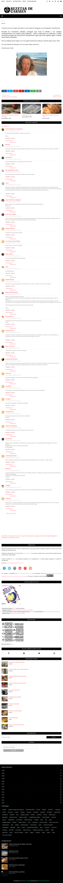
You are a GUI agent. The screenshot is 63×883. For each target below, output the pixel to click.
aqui (12, 644)
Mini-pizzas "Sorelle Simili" (15, 711)
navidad (36, 819)
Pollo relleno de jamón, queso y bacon (50, 115)
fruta (17, 814)
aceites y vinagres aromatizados (16, 809)
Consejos (22, 812)
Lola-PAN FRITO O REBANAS (13, 200)
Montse (7, 144)
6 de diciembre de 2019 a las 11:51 (12, 268)
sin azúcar (54, 827)
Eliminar (13, 138)
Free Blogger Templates (43, 881)
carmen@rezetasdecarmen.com (15, 563)
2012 (31, 797)
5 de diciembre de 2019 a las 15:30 (12, 146)
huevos (45, 814)
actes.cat (8, 373)
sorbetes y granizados (38, 830)
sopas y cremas (27, 830)
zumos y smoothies (7, 835)
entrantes (12, 814)
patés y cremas (22, 822)
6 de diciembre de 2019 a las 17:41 (12, 348)
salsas (23, 827)
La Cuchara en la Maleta (12, 241)
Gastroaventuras (31, 1)
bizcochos (50, 809)
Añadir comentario (11, 513)
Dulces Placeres (10, 228)
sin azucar (46, 827)
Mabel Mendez (9, 279)
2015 (31, 789)
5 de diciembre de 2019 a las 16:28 (12, 172)
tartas (52, 830)
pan (46, 819)
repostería (12, 827)
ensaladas (5, 814)
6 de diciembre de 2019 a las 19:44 (12, 375)
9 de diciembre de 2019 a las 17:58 (12, 487)
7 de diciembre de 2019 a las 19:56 (12, 440)
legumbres (4, 817)
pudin (40, 825)
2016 (31, 786)
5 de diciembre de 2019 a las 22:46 (13, 216)
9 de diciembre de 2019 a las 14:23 (12, 457)
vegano (32, 832)
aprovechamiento (30, 809)
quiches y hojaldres (48, 825)
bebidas (44, 809)
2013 (31, 795)
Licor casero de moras (14, 690)
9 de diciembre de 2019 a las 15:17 (12, 470)
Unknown (8, 498)
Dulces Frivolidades (11, 426)
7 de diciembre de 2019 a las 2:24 (12, 400)
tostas (11, 832)
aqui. (14, 608)
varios (26, 832)
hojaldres (39, 814)
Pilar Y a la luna (10, 346)
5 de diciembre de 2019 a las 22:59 (13, 230)
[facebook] (47, 1)
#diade (4, 809)
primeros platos (24, 825)
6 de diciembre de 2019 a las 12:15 (12, 281)
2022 (31, 770)
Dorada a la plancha (14, 704)
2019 (31, 778)
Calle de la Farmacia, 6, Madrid (51, 611)
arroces (38, 809)
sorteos (47, 830)
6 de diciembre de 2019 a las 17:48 (12, 360)
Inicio (3, 21)
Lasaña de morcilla (27, 115)
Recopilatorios (17, 1)
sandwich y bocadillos (32, 827)
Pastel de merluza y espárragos (17, 865)
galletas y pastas (25, 814)
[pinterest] (55, 1)
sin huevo (11, 830)
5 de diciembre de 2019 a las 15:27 (12, 130)
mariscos (53, 817)
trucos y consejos (19, 832)
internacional (52, 814)
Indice (3, 1)
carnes (4, 812)
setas (41, 827)
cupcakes (42, 812)
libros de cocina (13, 817)
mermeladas (11, 819)
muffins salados (28, 819)
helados (33, 814)
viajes (43, 832)
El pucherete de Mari (11, 359)
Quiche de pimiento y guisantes (17, 872)
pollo (12, 825)
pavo (29, 822)
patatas (15, 822)
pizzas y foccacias (53, 822)
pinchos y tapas (43, 822)
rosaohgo (8, 386)
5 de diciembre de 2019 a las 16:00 (13, 159)
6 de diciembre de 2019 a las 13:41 (12, 294)
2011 (31, 800)
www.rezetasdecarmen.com (25, 573)
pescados (35, 822)
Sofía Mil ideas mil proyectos (14, 129)
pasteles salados (6, 822)
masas (4, 819)
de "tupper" (49, 812)
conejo (16, 812)
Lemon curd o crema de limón (16, 724)
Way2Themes (27, 881)
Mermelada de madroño (15, 697)
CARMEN (7, 485)
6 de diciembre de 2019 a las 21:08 (13, 388)
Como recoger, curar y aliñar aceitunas (19, 669)
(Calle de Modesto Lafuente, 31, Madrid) (22, 610)
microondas (19, 819)
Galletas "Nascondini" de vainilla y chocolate (10, 115)
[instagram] (53, 1)
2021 (31, 773)
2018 (31, 781)
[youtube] (58, 1)
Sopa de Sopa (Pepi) (11, 292)
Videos (24, 1)
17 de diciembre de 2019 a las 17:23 (13, 500)
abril (6, 267)
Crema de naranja (13, 718)
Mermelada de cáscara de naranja (17, 676)
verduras (38, 832)
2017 (31, 784)
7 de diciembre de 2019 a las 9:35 (12, 413)
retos (18, 827)
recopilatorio (5, 827)
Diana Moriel (9, 316)
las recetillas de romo (11, 170)
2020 (31, 776)
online (31, 611)
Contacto (9, 1)
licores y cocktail (23, 817)
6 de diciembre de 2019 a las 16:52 (13, 332)
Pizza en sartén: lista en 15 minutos (17, 683)
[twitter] (50, 1)
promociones (33, 825)
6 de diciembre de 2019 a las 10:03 (13, 255)
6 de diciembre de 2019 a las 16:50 (13, 318)
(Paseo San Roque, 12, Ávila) (17, 613)
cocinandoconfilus (11, 456)
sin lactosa (18, 830)
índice (13, 559)
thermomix (4, 832)
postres (17, 825)
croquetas (35, 812)
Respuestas (9, 140)
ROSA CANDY (9, 254)
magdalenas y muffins (34, 817)
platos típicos (5, 825)
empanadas (57, 812)
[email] (60, 1)
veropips (8, 399)
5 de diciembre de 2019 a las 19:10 (12, 201)
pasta (50, 819)
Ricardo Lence (9, 330)
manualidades (45, 817)
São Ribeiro (8, 157)
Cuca (7, 183)
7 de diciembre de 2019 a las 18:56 (12, 427)
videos (48, 832)
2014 (31, 792)
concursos (10, 812)
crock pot (29, 812)
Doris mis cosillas (10, 214)
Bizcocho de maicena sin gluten (17, 662)
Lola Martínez (9, 411)
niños (41, 819)
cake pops (57, 809)
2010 (31, 803)
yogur (53, 832)
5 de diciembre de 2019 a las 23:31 (12, 243)
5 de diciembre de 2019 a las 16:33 (12, 184)
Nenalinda (8, 439)
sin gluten (4, 830)
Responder (8, 138)
